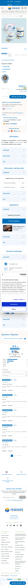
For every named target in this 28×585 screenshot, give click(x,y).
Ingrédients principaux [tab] (14, 215)
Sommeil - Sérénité (5, 563)
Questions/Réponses (22, 55)
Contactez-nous (18, 566)
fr (25, 4)
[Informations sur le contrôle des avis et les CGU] (22, 354)
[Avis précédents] (9, 455)
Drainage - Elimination (5, 556)
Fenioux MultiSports (5, 575)
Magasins (17, 571)
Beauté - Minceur (4, 544)
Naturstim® (6, 156)
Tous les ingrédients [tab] (14, 221)
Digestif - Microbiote (5, 553)
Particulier (10, 4)
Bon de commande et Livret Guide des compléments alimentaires (20, 563)
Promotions (3, 540)
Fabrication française (19, 545)
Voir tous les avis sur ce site (15, 356)
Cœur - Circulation (4, 549)
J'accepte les (15, 500)
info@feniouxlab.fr (14, 515)
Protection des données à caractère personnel (20, 538)
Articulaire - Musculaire (5, 542)
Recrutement (17, 552)
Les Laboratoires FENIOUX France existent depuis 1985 (20, 535)
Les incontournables (5, 558)
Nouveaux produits (5, 535)
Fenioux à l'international (19, 549)
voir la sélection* (17, 1)
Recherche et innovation (20, 547)
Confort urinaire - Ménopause (7, 547)
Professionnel (17, 4)
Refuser (14, 309)
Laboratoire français (19, 556)
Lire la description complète (7, 60)
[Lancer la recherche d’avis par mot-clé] (26, 375)
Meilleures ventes (4, 537)
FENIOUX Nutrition (14, 575)
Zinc (4, 162)
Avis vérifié (5, 412)
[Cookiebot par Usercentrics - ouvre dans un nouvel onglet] (20, 275)
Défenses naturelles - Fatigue (6, 551)
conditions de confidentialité (17, 500)
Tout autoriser (14, 304)
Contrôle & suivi (18, 559)
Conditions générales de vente (20, 542)
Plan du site (17, 568)
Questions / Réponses (19, 554)
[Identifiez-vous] (22, 8)
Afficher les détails (18, 299)
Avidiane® (6, 150)
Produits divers (4, 560)
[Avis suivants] (20, 456)
